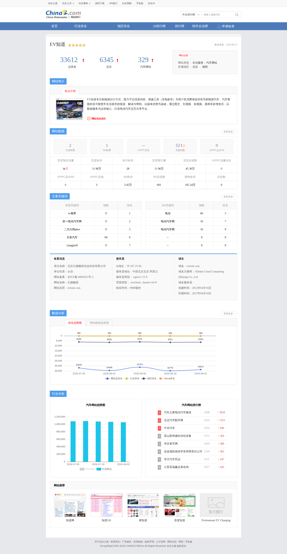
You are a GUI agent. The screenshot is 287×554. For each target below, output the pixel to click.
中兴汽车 (169, 428)
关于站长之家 (102, 541)
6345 (107, 60)
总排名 (72, 66)
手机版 (188, 541)
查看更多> (229, 131)
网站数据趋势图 (99, 322)
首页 (54, 26)
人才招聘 (160, 541)
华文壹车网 (171, 443)
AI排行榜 (159, 26)
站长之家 (53, 3)
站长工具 (67, 3)
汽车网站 (145, 66)
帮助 (181, 541)
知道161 (106, 520)
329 (143, 60)
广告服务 (126, 541)
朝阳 (205, 66)
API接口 (113, 3)
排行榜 (179, 26)
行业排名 (80, 26)
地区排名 (123, 26)
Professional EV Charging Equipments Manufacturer (216, 521)
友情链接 (138, 541)
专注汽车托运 (172, 459)
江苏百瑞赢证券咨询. (176, 467)
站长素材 (83, 3)
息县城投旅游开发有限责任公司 (183, 451)
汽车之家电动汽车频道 (177, 412)
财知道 (143, 520)
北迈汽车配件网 (173, 420)
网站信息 (183, 55)
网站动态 (172, 541)
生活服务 (198, 62)
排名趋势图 (75, 322)
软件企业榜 (200, 26)
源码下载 (99, 3)
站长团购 (127, 3)
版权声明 (149, 541)
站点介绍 (70, 91)
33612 (69, 60)
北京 (109, 66)
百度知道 (179, 520)
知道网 (70, 520)
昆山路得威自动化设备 (177, 435)
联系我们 (115, 541)
